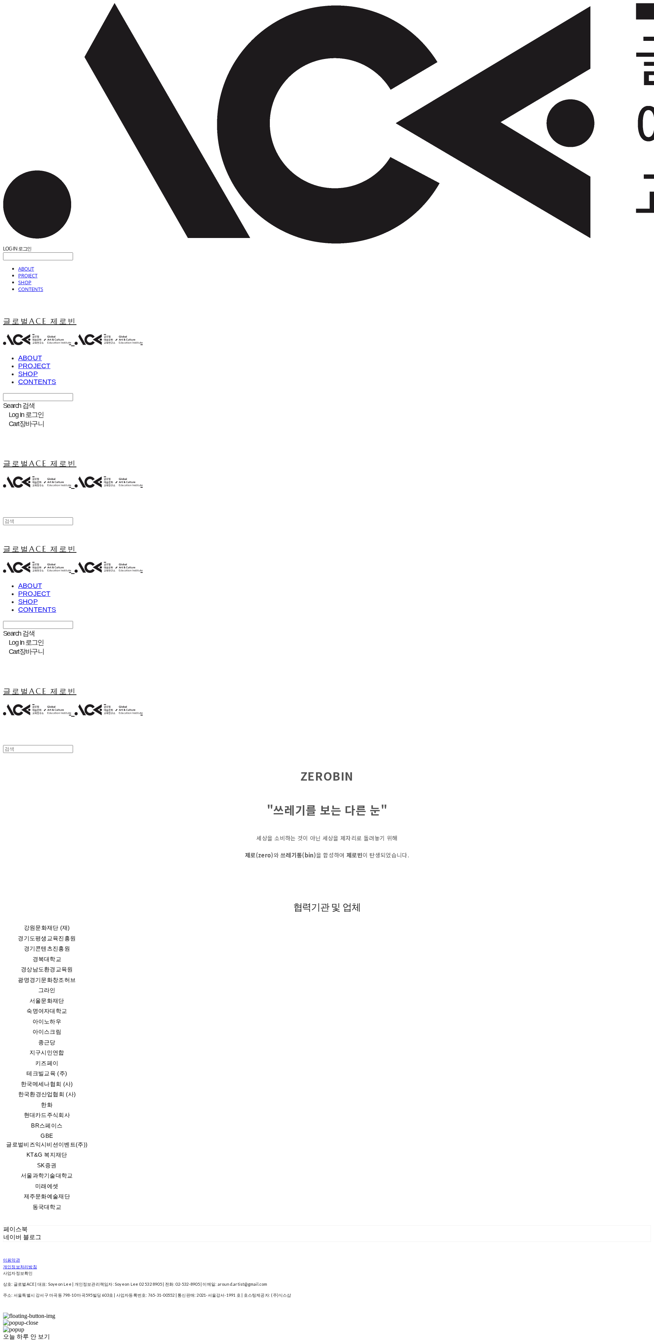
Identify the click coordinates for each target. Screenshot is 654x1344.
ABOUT (26, 268)
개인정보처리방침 (20, 1266)
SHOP (24, 282)
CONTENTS (30, 289)
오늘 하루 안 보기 (26, 1336)
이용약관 (11, 1259)
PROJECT (27, 275)
